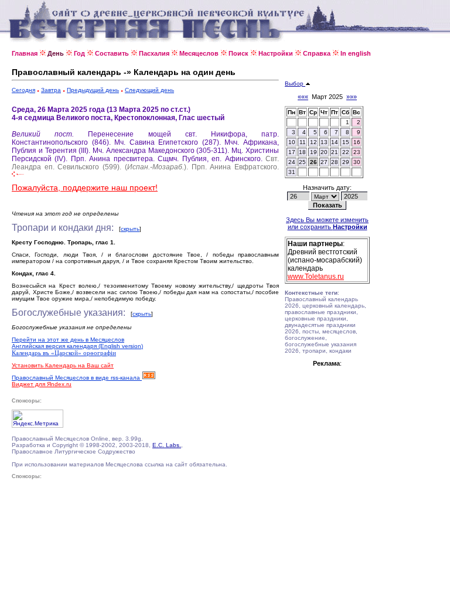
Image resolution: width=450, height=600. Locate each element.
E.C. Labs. (166, 445)
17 (291, 152)
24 (291, 162)
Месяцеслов (199, 53)
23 (356, 152)
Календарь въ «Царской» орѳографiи (64, 352)
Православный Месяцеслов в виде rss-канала (77, 377)
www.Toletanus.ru (316, 276)
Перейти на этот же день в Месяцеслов (68, 339)
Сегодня (23, 90)
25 (302, 162)
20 (324, 152)
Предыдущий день (93, 90)
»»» (351, 96)
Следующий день (149, 90)
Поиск (238, 53)
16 (356, 142)
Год (79, 53)
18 (302, 152)
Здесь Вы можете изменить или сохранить (327, 223)
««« (303, 96)
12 (313, 142)
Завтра (51, 90)
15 (345, 142)
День (55, 53)
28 (334, 162)
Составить (112, 53)
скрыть (130, 229)
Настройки (275, 53)
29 (345, 162)
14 (334, 142)
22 (345, 152)
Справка (316, 53)
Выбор (295, 83)
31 (291, 172)
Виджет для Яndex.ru (41, 384)
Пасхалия (154, 53)
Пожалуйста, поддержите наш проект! (85, 187)
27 (324, 162)
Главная (25, 53)
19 (313, 152)
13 (324, 142)
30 (356, 162)
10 (291, 142)
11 (302, 142)
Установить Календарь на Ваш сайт (63, 365)
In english (355, 53)
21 (334, 152)
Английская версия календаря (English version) (77, 346)
